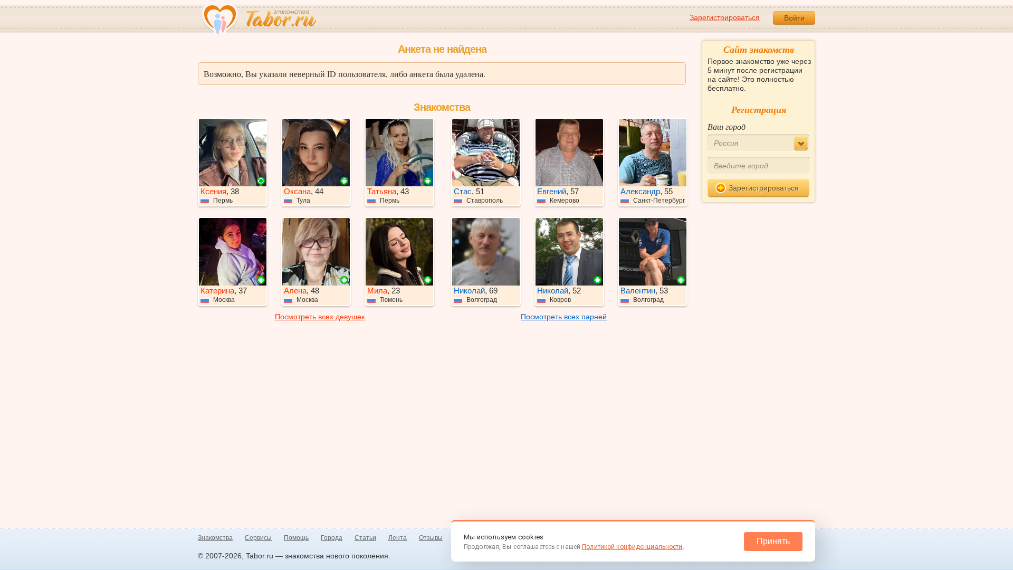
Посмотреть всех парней (564, 316)
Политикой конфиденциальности (632, 546)
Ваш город (727, 126)
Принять (773, 541)
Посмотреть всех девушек (320, 316)
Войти (794, 18)
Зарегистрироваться (725, 17)
